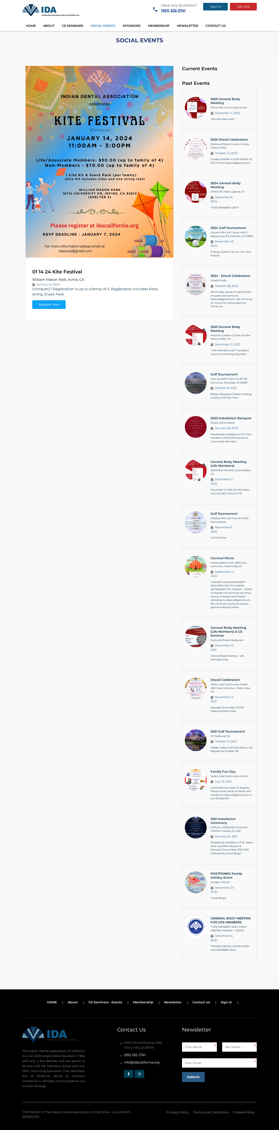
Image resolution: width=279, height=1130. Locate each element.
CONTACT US (216, 26)
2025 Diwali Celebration (229, 139)
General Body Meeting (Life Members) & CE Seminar (228, 631)
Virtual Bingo (218, 898)
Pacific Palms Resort (223, 422)
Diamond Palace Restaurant (227, 640)
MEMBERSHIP (159, 26)
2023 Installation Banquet (231, 418)
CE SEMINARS (72, 26)
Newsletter (173, 1002)
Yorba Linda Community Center (229, 776)
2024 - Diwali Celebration (230, 276)
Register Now (49, 305)
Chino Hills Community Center (229, 107)
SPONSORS (132, 26)
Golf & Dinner (218, 537)
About (73, 1002)
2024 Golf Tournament (228, 228)
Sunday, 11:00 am (220, 882)
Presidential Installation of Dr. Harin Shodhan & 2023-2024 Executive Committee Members (231, 438)
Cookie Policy (244, 1112)
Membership (143, 1002)
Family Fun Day (223, 772)
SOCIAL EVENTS (103, 26)
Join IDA (243, 7)
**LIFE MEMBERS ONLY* (225, 207)
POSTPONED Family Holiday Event (226, 875)
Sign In (215, 7)
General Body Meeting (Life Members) (228, 464)
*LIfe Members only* (223, 119)
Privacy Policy (178, 1112)
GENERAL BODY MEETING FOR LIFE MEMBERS (231, 920)
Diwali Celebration (225, 680)
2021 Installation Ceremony (223, 821)
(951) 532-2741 (173, 11)
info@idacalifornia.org (142, 1062)
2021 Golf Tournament (228, 731)
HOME (31, 26)
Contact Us (201, 1002)
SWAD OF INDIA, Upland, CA (227, 191)
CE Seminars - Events (105, 1002)
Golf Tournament (224, 374)
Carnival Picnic (222, 558)
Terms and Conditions (211, 1112)
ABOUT (48, 26)
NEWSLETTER (187, 26)
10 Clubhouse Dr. (220, 736)
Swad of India (218, 280)
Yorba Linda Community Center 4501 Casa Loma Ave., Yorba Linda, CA (230, 688)
